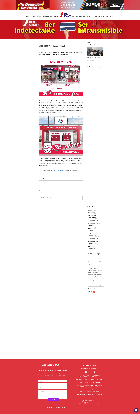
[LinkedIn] (61, 5)
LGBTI (93, 272)
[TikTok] (74, 5)
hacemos (100, 280)
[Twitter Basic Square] (91, 292)
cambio (96, 283)
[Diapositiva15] (77, 37)
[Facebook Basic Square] (89, 292)
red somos (90, 259)
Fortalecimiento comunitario (95, 274)
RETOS (90, 276)
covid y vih (90, 283)
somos (94, 276)
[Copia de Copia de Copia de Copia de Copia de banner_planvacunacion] (62, 37)
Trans (89, 272)
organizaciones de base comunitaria (96, 278)
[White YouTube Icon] (71, 5)
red (97, 276)
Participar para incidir (93, 261)
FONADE (90, 268)
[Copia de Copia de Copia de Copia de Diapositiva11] (80, 37)
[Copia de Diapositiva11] (59, 37)
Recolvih (90, 285)
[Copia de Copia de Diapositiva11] (60, 37)
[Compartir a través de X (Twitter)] (43, 178)
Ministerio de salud (92, 280)
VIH (95, 259)
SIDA (100, 261)
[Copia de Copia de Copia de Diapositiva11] (65, 37)
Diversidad (95, 285)
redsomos (95, 268)
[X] (64, 5)
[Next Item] (101, 51)
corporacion (98, 272)
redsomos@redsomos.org (90, 368)
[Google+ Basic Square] (94, 292)
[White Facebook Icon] (66, 5)
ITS (99, 283)
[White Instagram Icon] (69, 5)
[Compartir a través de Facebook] (40, 178)
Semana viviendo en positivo (95, 270)
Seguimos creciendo (93, 264)
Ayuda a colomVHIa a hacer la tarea (96, 266)
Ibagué (100, 285)
